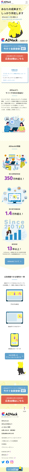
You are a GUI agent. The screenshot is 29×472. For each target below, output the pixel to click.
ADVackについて (13, 261)
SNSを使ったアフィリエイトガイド (13, 356)
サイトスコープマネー (8, 458)
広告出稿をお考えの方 (8, 433)
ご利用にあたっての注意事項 (10, 441)
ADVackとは (5, 421)
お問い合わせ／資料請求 (8, 430)
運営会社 (4, 455)
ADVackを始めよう (7, 424)
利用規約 (4, 444)
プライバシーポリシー (8, 447)
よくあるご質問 (6, 427)
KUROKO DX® (5, 452)
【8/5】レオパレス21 (9, 80)
